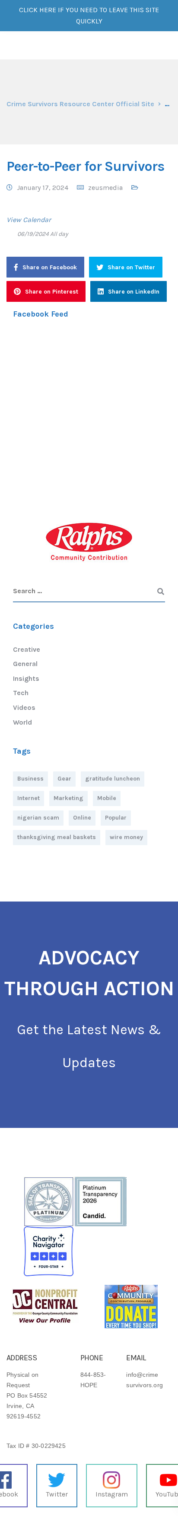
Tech (21, 693)
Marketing (68, 798)
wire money (126, 837)
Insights (26, 678)
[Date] (11, 232)
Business (30, 778)
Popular (116, 817)
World (22, 722)
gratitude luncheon (112, 778)
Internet (28, 798)
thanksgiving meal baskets (56, 837)
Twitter (57, 1494)
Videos (24, 707)
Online (82, 817)
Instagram (111, 1494)
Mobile (106, 798)
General (25, 664)
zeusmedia (105, 187)
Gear (64, 778)
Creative (26, 649)
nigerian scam (38, 817)
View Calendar (28, 220)
